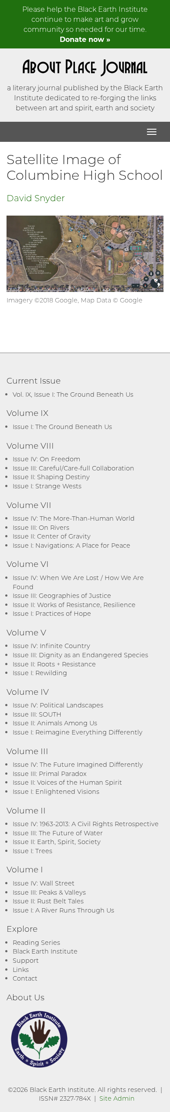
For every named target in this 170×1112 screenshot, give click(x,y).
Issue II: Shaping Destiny (51, 477)
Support (26, 960)
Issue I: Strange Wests (47, 486)
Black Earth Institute (45, 951)
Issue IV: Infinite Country (51, 646)
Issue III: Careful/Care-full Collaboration (73, 468)
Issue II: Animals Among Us (55, 723)
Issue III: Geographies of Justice (62, 595)
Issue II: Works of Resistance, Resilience (74, 605)
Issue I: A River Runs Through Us (63, 910)
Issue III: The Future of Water (58, 833)
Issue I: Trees (32, 851)
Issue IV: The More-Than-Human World (74, 518)
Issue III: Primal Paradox (49, 773)
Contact (25, 978)
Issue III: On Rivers (41, 527)
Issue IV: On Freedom (46, 459)
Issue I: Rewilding (40, 673)
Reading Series (36, 942)
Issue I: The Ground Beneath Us (62, 426)
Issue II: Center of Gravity (52, 536)
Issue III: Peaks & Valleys (49, 892)
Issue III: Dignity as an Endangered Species (80, 655)
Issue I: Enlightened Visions (56, 791)
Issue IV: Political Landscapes (58, 705)
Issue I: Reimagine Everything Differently (78, 732)
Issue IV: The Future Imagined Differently (78, 764)
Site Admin (117, 1098)
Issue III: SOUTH (37, 714)
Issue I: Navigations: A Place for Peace (71, 545)
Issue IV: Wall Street (44, 883)
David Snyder (36, 197)
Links (21, 969)
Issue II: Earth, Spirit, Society (57, 841)
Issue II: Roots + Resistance (54, 664)
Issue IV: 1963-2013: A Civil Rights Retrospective (86, 824)
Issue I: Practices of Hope (52, 613)
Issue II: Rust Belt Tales (48, 901)
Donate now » (85, 39)
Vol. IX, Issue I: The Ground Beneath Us (73, 394)
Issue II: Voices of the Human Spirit (67, 782)
